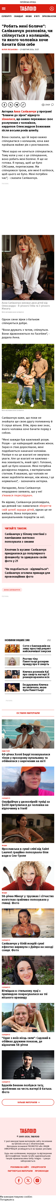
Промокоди (41, 1171)
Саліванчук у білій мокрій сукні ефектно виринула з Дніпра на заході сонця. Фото (27, 947)
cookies (28, 1196)
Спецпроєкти (38, 1167)
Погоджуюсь (7, 1199)
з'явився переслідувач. (18, 495)
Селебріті (6, 16)
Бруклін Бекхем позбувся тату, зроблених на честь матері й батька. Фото (27, 1089)
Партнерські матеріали (20, 1171)
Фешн (28, 16)
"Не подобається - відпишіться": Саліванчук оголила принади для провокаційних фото (27, 572)
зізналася (8, 119)
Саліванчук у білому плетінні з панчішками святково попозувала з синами (25, 537)
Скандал (18, 16)
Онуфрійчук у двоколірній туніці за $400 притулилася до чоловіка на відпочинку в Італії (26, 805)
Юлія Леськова (10, 49)
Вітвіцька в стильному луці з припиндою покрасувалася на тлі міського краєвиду (24, 994)
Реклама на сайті (19, 1167)
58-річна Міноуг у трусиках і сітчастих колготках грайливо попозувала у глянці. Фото (28, 900)
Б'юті (37, 16)
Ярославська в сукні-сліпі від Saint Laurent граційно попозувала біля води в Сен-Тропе (25, 852)
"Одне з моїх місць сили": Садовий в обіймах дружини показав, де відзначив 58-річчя (26, 1041)
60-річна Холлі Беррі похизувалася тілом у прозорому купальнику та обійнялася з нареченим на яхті (26, 758)
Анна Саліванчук (25, 111)
